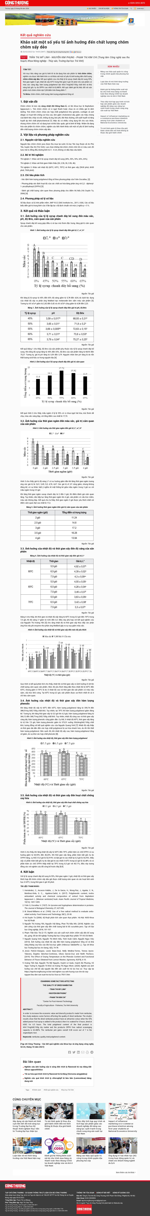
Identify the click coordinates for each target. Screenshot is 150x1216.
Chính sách (37, 1090)
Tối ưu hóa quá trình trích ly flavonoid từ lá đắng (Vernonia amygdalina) (55, 1074)
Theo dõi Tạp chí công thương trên (58, 52)
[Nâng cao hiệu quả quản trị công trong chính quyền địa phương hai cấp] (91, 1146)
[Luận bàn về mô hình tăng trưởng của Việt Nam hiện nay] (27, 1146)
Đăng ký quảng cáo (121, 1193)
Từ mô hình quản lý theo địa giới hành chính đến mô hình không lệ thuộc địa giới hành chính (114, 130)
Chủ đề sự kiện (104, 8)
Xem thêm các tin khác (125, 1172)
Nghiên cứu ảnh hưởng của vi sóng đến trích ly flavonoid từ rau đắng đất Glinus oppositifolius (57, 1068)
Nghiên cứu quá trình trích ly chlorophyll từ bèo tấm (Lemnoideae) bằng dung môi (57, 1079)
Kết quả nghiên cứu (35, 35)
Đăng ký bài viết (103, 1193)
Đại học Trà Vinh (68, 1090)
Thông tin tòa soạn (120, 8)
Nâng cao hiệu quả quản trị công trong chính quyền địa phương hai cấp (115, 74)
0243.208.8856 (90, 1198)
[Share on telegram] (92, 1052)
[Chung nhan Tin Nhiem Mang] (84, 1209)
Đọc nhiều (92, 8)
